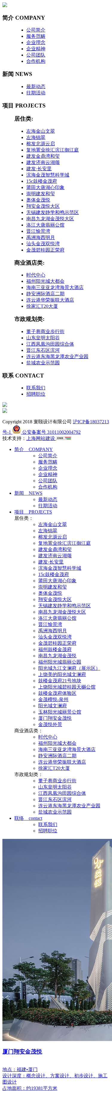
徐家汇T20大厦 (42, 306)
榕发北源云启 (40, 143)
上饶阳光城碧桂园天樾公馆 (67, 686)
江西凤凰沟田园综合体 (50, 344)
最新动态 (35, 86)
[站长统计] (63, 438)
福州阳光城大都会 (45, 281)
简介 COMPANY (33, 449)
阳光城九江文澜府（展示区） (69, 668)
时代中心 (35, 274)
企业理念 (35, 42)
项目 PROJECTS (33, 511)
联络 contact (28, 818)
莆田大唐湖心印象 (45, 187)
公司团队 (35, 54)
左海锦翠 (35, 137)
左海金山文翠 (40, 131)
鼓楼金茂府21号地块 (59, 680)
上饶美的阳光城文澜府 (62, 674)
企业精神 (35, 48)
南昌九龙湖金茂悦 (57, 655)
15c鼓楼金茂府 (41, 181)
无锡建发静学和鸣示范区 (52, 212)
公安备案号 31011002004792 (51, 432)
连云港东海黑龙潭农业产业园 (57, 356)
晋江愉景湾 (38, 231)
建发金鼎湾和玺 (43, 156)
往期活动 (35, 92)
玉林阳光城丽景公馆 (59, 711)
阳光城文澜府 (52, 705)
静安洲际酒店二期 (45, 293)
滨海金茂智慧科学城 (47, 174)
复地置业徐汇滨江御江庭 (52, 149)
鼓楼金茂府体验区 (57, 693)
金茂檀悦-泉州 (53, 699)
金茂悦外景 (50, 724)
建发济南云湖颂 (43, 162)
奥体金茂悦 (38, 199)
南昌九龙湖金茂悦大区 (50, 218)
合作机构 (35, 61)
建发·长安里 (39, 168)
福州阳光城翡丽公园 (59, 661)
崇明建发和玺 (40, 193)
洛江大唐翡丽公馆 (45, 224)
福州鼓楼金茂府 (55, 649)
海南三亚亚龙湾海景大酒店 (55, 287)
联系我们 (35, 387)
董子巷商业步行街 (45, 331)
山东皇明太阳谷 (43, 337)
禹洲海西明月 (40, 237)
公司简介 (35, 29)
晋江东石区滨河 (43, 350)
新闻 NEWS (28, 493)
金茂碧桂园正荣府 (45, 249)
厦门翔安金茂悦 (55, 718)
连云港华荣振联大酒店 (50, 299)
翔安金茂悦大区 (43, 206)
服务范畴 (35, 36)
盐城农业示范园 (43, 362)
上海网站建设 (41, 438)
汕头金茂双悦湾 (43, 243)
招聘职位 (35, 394)
